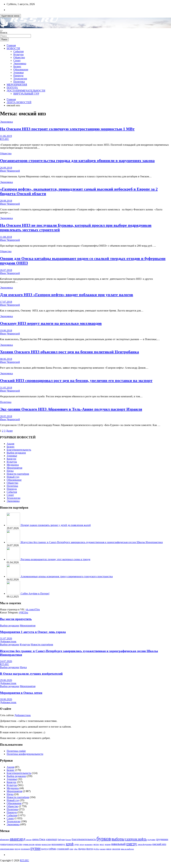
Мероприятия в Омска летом (21, 693)
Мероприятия (14, 467)
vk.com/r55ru (33, 609)
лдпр (76, 844)
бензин (68, 840)
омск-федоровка (145, 844)
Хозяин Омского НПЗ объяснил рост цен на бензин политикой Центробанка (69, 352)
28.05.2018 (6, 416)
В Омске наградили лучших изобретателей (31, 673)
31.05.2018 (6, 387)
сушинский (63, 848)
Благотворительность (19, 449)
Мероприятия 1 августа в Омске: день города (33, 632)
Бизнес (17, 66)
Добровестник (8, 641)
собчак (52, 848)
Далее (9, 430)
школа (108, 849)
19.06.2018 (6, 330)
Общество (19, 57)
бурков (104, 838)
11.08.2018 (6, 237)
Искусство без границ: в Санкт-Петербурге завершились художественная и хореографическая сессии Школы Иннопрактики (92, 542)
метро (96, 844)
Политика (19, 81)
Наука (10, 470)
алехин (29, 840)
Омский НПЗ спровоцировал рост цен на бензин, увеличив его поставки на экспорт (76, 380)
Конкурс (11, 458)
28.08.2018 (6, 200)
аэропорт (51, 839)
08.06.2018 (6, 359)
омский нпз (159, 844)
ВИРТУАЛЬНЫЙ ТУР (26, 93)
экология (116, 849)
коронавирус (58, 844)
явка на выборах (127, 849)
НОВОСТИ (13, 48)
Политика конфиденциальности (25, 754)
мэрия (108, 844)
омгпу (131, 843)
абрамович (4, 840)
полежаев (25, 849)
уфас (76, 849)
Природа (18, 75)
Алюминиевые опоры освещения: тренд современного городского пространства (67, 576)
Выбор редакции (16, 452)
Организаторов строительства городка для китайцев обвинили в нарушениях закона (77, 160)
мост (102, 844)
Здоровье (18, 72)
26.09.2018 (6, 167)
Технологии (20, 78)
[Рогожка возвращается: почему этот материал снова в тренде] (14, 559)
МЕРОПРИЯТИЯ (17, 84)
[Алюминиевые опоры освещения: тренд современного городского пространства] (14, 576)
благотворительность (84, 839)
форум (89, 849)
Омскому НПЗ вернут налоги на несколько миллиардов (51, 323)
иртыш (38, 844)
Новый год (13, 476)
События (18, 51)
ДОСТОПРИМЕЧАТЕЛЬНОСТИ (26, 90)
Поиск (3, 32)
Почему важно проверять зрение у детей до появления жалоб (56, 525)
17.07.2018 (6, 301)
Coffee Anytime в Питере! (35, 593)
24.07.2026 (6, 661)
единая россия (29, 844)
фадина (82, 849)
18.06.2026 (6, 699)
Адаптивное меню (10, 16)
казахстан (46, 844)
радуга (44, 849)
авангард (17, 839)
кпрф (70, 844)
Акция (10, 443)
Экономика (19, 63)
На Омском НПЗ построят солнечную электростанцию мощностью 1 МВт (67, 129)
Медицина (13, 464)
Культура (18, 54)
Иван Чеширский (10, 170)
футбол (96, 849)
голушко (151, 839)
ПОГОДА (12, 87)
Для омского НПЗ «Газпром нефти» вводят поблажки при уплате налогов (66, 295)
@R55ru (23, 612)
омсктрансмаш (7, 849)
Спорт (17, 60)
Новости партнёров (18, 473)
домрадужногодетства (11, 844)
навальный (118, 844)
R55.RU (4, 139)
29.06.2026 (6, 680)
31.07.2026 (6, 638)
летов (81, 844)
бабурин (61, 840)
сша (71, 849)
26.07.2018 (6, 270)
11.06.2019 (6, 136)
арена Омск (38, 839)
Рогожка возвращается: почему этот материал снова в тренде (55, 559)
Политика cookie (16, 751)
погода (17, 849)
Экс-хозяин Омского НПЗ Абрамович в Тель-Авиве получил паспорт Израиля (71, 409)
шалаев (103, 849)
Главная (11, 45)
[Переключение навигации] (1, 30)
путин (35, 848)
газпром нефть (136, 839)
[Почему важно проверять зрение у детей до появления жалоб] (14, 525)
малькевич (88, 844)
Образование (20, 69)
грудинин (162, 839)
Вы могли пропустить (16, 619)
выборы (118, 839)
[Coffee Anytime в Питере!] (14, 593)
